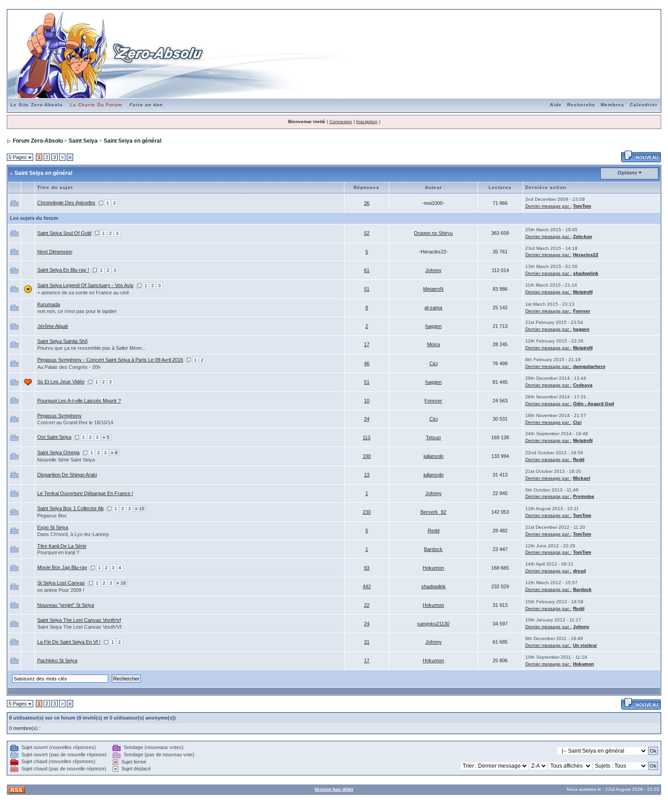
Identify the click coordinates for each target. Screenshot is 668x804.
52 (366, 233)
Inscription (367, 121)
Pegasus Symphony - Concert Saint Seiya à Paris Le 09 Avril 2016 (110, 359)
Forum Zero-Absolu (38, 141)
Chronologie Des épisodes (66, 202)
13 (366, 474)
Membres (612, 104)
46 (366, 363)
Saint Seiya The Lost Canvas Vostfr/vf (79, 620)
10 (366, 400)
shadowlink (585, 273)
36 (366, 203)
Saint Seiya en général (132, 141)
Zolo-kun (582, 236)
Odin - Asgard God (593, 403)
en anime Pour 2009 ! (60, 590)
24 (366, 419)
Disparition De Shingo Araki (67, 474)
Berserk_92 (433, 512)
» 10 (140, 508)
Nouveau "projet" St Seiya (65, 605)
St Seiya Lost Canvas (61, 583)
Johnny (433, 270)
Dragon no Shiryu (433, 233)
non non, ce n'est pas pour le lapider (77, 311)
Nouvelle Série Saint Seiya (66, 459)
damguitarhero (589, 366)
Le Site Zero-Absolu (36, 104)
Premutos (583, 496)
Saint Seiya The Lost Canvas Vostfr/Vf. (80, 627)
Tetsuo (433, 437)
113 (366, 437)
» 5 (106, 437)
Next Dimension (54, 251)
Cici (433, 363)
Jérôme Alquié (52, 326)
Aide (556, 104)
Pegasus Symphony (59, 415)
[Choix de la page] (100, 202)
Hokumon (433, 568)
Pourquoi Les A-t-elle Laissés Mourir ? (79, 400)
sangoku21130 (433, 623)
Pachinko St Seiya (57, 660)
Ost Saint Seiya (54, 437)
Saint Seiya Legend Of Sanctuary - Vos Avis (85, 285)
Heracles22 (585, 254)
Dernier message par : (548, 205)
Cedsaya (583, 384)
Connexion (340, 121)
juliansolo (434, 456)
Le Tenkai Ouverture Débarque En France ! (85, 493)
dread (579, 570)
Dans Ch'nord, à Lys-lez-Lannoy (73, 534)
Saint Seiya (83, 141)
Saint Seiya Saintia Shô (62, 341)
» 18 (121, 583)
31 (366, 642)
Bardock (433, 549)
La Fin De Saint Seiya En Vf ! (68, 642)
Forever (581, 310)
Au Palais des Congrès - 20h (68, 367)
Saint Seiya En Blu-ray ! (63, 270)
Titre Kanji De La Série (61, 546)
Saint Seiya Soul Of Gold (64, 233)
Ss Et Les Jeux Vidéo (61, 381)
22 (366, 605)
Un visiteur (585, 645)
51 (366, 289)
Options (627, 172)
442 (367, 586)
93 (366, 568)
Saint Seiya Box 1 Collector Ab (70, 508)
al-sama (433, 307)
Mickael (581, 478)
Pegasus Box (52, 515)
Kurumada (48, 304)
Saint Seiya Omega (58, 452)
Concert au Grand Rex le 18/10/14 (75, 422)
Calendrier (644, 104)
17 (366, 344)
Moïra (433, 344)
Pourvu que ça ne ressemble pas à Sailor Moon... (91, 348)
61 (366, 270)
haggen (433, 326)
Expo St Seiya (52, 527)
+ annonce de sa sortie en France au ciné (83, 292)
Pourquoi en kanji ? (58, 552)
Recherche (581, 104)
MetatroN (433, 289)
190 (367, 456)
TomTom (582, 205)
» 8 (114, 452)
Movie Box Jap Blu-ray (62, 567)
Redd (578, 459)
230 (367, 512)
